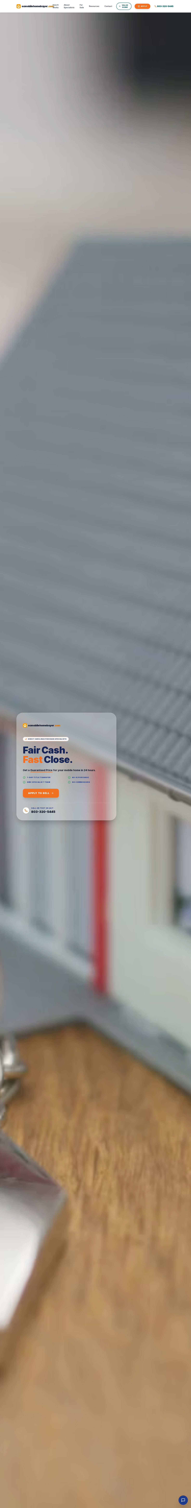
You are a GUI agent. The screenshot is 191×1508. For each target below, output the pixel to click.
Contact (108, 6)
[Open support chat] (183, 1500)
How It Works (56, 6)
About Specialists (69, 6)
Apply (144, 6)
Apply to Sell (39, 793)
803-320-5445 (165, 6)
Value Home (125, 6)
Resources (94, 6)
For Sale (82, 6)
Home (44, 6)
